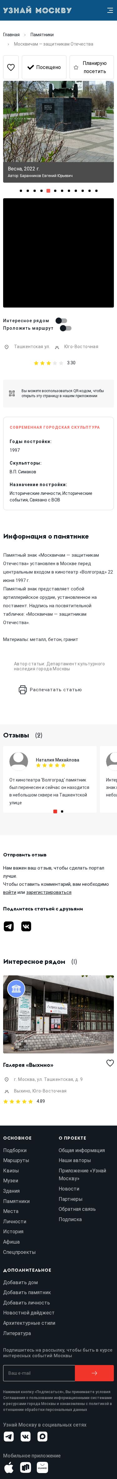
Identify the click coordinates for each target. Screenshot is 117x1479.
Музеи (10, 1181)
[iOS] (8, 1467)
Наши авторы (75, 1160)
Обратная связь (77, 1209)
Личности (14, 1222)
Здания (11, 1191)
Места (10, 1211)
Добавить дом (20, 1282)
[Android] (25, 1467)
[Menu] (110, 10)
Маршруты (16, 1160)
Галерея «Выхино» (28, 1064)
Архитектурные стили (29, 1323)
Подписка (70, 1219)
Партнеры (71, 1199)
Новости (69, 1189)
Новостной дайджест (29, 1313)
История (13, 1232)
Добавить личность (26, 1303)
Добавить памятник (27, 1292)
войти (9, 892)
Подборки (15, 1150)
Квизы (11, 1171)
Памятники (42, 34)
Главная (11, 34)
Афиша (11, 1242)
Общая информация (82, 1150)
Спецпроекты (19, 1252)
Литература (17, 1333)
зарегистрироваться (48, 892)
